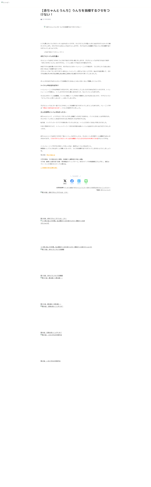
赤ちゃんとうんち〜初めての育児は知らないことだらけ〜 (92, 188)
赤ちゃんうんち (105, 190)
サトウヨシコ (51, 155)
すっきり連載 (68, 188)
